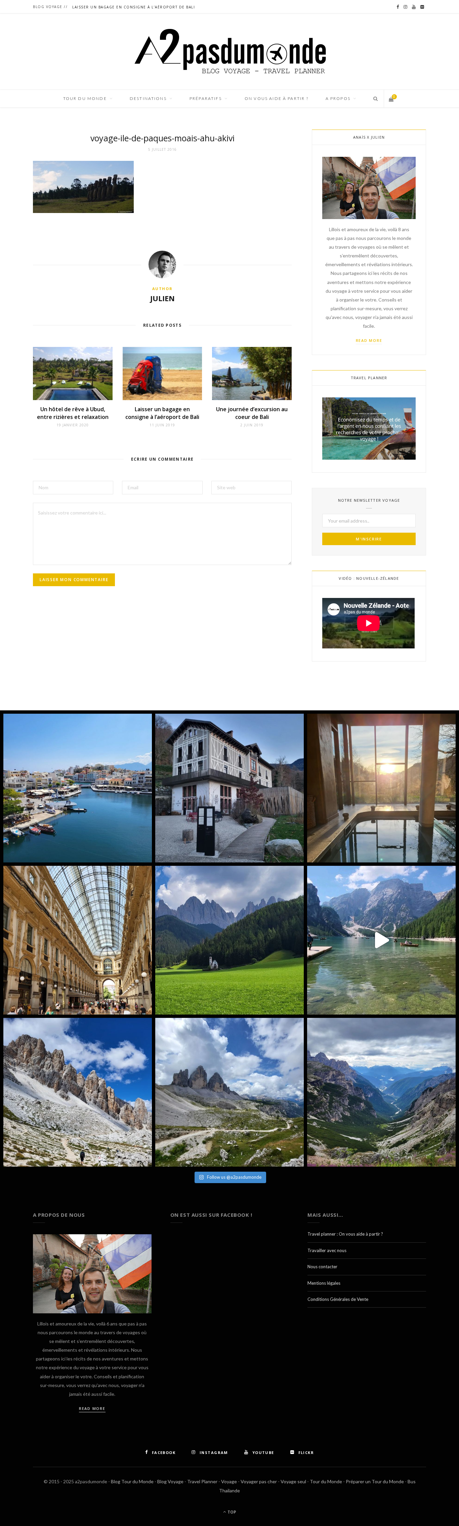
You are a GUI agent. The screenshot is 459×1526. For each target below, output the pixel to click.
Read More (369, 340)
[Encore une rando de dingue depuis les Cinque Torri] (77, 1092)
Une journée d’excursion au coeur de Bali (252, 412)
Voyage (229, 1481)
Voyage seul (293, 1481)
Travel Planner (202, 1481)
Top (231, 1512)
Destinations (148, 98)
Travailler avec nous (326, 1250)
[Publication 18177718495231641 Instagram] (381, 940)
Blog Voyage (170, 1481)
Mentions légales (323, 1283)
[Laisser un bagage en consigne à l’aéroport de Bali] (162, 373)
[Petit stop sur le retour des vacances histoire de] (77, 940)
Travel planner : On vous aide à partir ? (345, 1234)
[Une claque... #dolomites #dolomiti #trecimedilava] (229, 1092)
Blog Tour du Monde (132, 1481)
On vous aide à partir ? (277, 98)
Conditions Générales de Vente (337, 1299)
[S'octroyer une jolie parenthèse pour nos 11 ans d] (381, 788)
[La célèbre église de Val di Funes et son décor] (229, 940)
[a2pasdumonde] (229, 51)
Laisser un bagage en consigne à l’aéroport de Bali (133, 7)
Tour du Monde (326, 1481)
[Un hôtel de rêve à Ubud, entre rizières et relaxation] (73, 373)
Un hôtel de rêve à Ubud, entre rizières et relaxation (73, 412)
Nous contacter (322, 1266)
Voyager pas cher (259, 1481)
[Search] (373, 99)
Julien (162, 298)
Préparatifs (206, 98)
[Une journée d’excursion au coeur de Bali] (252, 373)
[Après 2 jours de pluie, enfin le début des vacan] (77, 788)
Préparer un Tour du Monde (375, 1481)
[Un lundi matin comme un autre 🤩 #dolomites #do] (381, 1092)
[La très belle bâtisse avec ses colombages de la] (229, 788)
